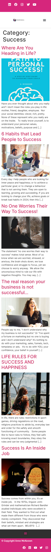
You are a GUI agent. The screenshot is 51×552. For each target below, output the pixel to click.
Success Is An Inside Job (23, 450)
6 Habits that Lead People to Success (21, 136)
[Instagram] (22, 4)
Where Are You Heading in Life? (18, 50)
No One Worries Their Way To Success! (24, 208)
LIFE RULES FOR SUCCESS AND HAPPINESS (19, 362)
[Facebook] (16, 4)
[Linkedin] (10, 4)
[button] (44, 20)
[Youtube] (34, 4)
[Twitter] (28, 4)
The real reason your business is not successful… (23, 287)
